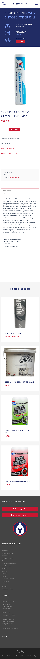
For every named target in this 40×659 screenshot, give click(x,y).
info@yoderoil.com (7, 624)
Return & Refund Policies (10, 628)
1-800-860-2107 (20, 34)
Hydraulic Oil (5, 581)
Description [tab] (7, 190)
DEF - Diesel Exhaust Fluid (9, 563)
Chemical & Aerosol (7, 558)
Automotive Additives (8, 553)
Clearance (5, 561)
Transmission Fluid (7, 589)
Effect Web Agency (32, 656)
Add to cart (14, 129)
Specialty (4, 586)
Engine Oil (5, 568)
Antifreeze (5, 550)
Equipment (5, 571)
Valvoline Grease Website (9, 153)
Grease (12, 175)
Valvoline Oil (15, 177)
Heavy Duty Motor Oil (8, 579)
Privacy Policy (20, 656)
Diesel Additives (6, 566)
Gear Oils (4, 573)
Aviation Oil (5, 556)
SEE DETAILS (20, 41)
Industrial (4, 584)
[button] (36, 3)
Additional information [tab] (11, 194)
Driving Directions (7, 608)
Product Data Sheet (7, 148)
